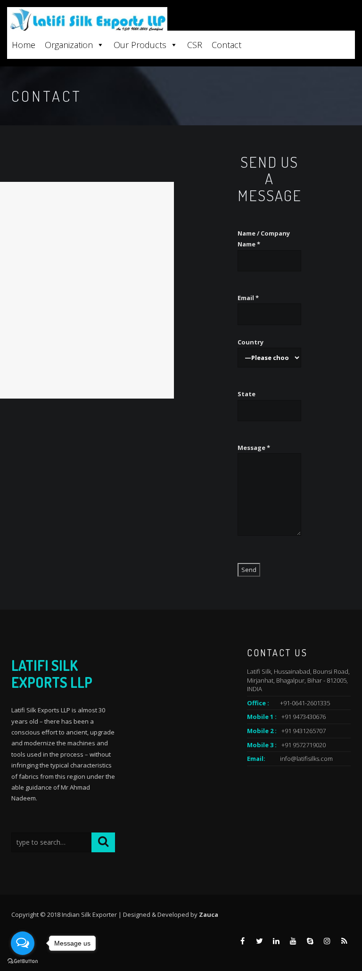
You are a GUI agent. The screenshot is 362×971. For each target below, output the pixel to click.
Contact (226, 44)
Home (23, 44)
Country (250, 342)
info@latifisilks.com (306, 758)
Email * (248, 298)
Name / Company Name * (264, 238)
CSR (194, 44)
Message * (254, 447)
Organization (69, 44)
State (246, 394)
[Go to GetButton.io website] (23, 961)
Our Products (140, 44)
